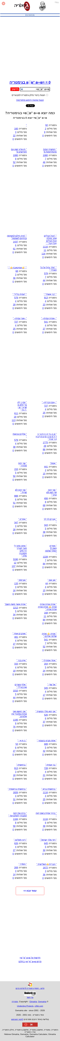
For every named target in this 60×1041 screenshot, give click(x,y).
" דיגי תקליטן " (20, 840)
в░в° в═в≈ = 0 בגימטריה (30, 82)
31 (14, 799)
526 (46, 715)
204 (46, 664)
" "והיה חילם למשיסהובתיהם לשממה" (17, 237)
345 (46, 688)
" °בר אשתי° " (50, 294)
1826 (15, 792)
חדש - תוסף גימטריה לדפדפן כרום (30, 988)
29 (14, 304)
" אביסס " (22, 580)
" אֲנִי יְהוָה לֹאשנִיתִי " (21, 491)
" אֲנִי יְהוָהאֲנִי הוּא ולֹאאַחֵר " (51, 492)
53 (16, 744)
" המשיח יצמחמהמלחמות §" (50, 150)
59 (14, 826)
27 (44, 329)
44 (44, 280)
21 (44, 775)
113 (13, 420)
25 (14, 329)
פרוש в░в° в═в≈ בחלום (30, 961)
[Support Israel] (30, 16)
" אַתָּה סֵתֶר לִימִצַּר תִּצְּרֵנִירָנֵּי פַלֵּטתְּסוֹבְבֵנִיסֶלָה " (20, 551)
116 (43, 254)
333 (16, 664)
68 (16, 271)
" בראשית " (21, 765)
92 (46, 125)
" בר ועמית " (51, 765)
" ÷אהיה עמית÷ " (49, 318)
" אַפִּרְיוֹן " (22, 519)
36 (14, 278)
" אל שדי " (52, 684)
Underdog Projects (25, 1006)
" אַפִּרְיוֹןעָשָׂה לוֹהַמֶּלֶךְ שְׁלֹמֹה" (51, 550)
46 (44, 162)
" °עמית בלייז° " (20, 294)
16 (14, 590)
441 (46, 467)
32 (44, 751)
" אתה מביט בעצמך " (47, 740)
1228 (45, 557)
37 (44, 722)
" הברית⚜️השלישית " (46, 864)
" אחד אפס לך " (49, 660)
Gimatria (33, 1001)
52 (14, 162)
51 (14, 503)
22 (14, 135)
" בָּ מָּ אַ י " (22, 740)
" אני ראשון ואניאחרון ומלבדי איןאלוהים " (19, 714)
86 (44, 449)
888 (16, 496)
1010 (15, 691)
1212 (15, 608)
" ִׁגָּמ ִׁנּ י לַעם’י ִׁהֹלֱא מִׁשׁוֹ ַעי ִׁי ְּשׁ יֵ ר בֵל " (22, 406)
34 (14, 615)
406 (46, 498)
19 (15, 417)
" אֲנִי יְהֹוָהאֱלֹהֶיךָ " (22, 464)
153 (16, 469)
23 (44, 304)
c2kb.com (39, 1006)
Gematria (42, 1001)
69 (44, 505)
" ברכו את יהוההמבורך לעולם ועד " (17, 814)
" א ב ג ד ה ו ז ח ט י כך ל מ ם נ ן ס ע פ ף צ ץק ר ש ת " (46, 436)
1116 (45, 247)
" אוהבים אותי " (20, 633)
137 (13, 566)
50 (14, 476)
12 (15, 563)
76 (14, 727)
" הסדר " (23, 864)
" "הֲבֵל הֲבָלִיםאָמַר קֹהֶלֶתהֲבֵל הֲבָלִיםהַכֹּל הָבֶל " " (50, 240)
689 (46, 744)
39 (44, 826)
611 (16, 413)
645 (46, 843)
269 (16, 867)
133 (16, 583)
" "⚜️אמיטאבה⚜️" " (17, 268)
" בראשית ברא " (49, 789)
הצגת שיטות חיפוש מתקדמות (30, 100)
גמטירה (15, 1001)
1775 (45, 442)
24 (44, 671)
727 (16, 322)
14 (14, 874)
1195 (15, 720)
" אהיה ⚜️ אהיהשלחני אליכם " (49, 635)
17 (44, 695)
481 (16, 637)
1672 (45, 868)
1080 (45, 155)
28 (14, 529)
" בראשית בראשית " (17, 789)
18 (14, 775)
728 (46, 768)
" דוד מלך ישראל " (48, 840)
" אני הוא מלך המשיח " (46, 711)
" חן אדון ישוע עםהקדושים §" (19, 150)
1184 (15, 819)
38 (14, 447)
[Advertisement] (30, 48)
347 (16, 522)
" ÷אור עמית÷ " (20, 318)
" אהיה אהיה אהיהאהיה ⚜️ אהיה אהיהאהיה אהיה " (47, 607)
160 (16, 128)
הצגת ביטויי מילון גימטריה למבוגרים (29, 95)
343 (46, 525)
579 (46, 273)
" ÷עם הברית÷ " (49, 402)
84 (44, 564)
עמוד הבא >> (30, 891)
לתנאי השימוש (17, 1019)
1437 (15, 242)
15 (44, 474)
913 (46, 298)
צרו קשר (30, 997)
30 (44, 850)
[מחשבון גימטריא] (22, 6)
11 (45, 250)
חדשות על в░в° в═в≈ (30, 958)
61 (14, 249)
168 (46, 613)
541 (46, 322)
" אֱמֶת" (53, 463)
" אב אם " (52, 580)
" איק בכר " (21, 660)
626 (16, 843)
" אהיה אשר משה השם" (16, 604)
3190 (15, 559)
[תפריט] (3, 6)
